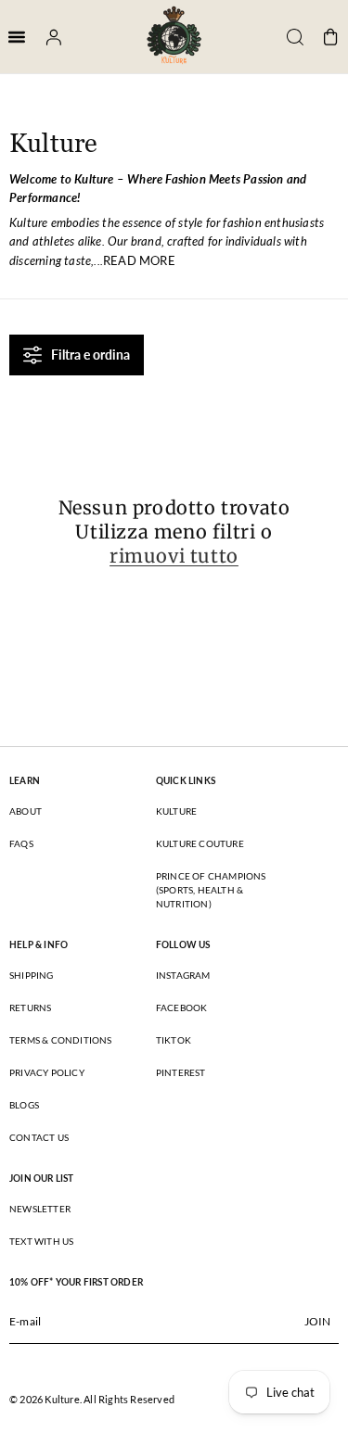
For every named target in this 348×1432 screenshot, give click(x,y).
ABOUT (25, 811)
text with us (41, 1241)
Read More (139, 260)
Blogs (24, 1104)
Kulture (176, 811)
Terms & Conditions (60, 1039)
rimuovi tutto (174, 555)
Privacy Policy (46, 1072)
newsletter (40, 1208)
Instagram (183, 975)
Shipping (31, 975)
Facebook (182, 1007)
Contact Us (39, 1137)
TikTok (173, 1039)
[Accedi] (47, 37)
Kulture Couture (200, 843)
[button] (288, 37)
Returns (30, 1007)
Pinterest (181, 1072)
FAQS (21, 843)
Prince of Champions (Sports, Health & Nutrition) (211, 889)
